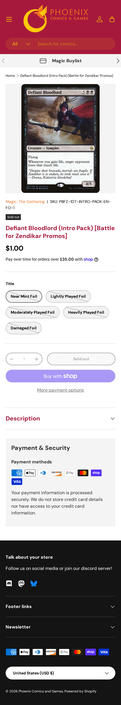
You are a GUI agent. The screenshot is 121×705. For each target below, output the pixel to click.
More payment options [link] (60, 390)
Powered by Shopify (80, 691)
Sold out (81, 358)
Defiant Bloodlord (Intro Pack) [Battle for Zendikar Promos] (66, 75)
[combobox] (60, 44)
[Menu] (9, 19)
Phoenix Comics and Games (41, 691)
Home (10, 75)
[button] (112, 19)
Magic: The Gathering (25, 201)
